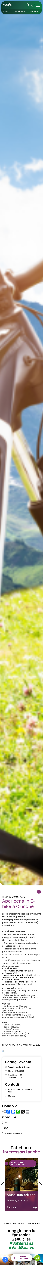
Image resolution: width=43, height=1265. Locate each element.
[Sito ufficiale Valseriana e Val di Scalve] (7, 5)
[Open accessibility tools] (5, 1260)
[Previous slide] (2, 1184)
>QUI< (37, 1045)
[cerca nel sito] (27, 5)
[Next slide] (40, 1184)
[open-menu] (38, 5)
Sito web (11, 1096)
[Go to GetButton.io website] (37, 1262)
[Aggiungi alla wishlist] (39, 892)
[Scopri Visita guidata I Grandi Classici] (35, 1207)
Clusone (7, 1123)
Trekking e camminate (13, 897)
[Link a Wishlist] (32, 5)
